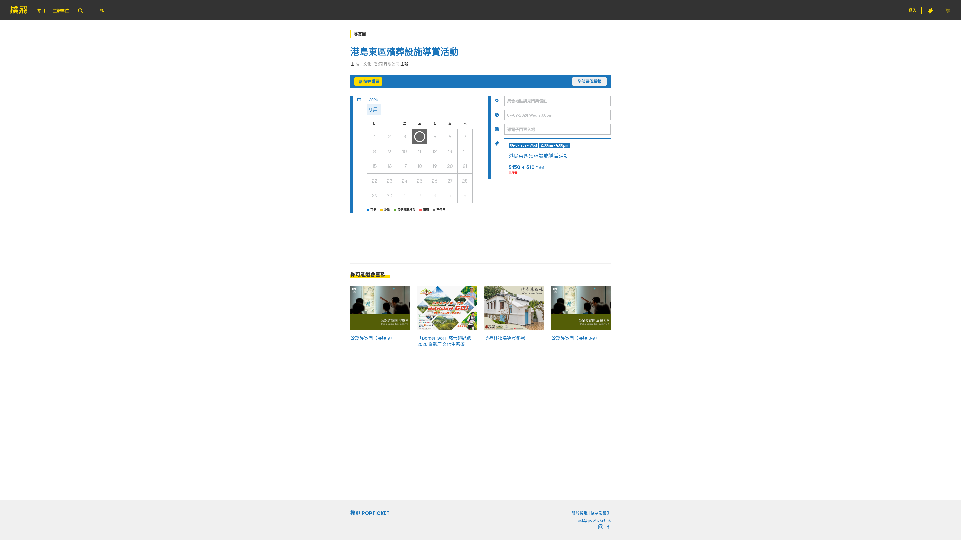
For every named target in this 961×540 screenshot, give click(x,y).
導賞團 (360, 34)
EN (102, 10)
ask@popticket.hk (594, 520)
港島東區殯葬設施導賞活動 (404, 52)
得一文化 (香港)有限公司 (377, 64)
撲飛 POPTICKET (370, 513)
